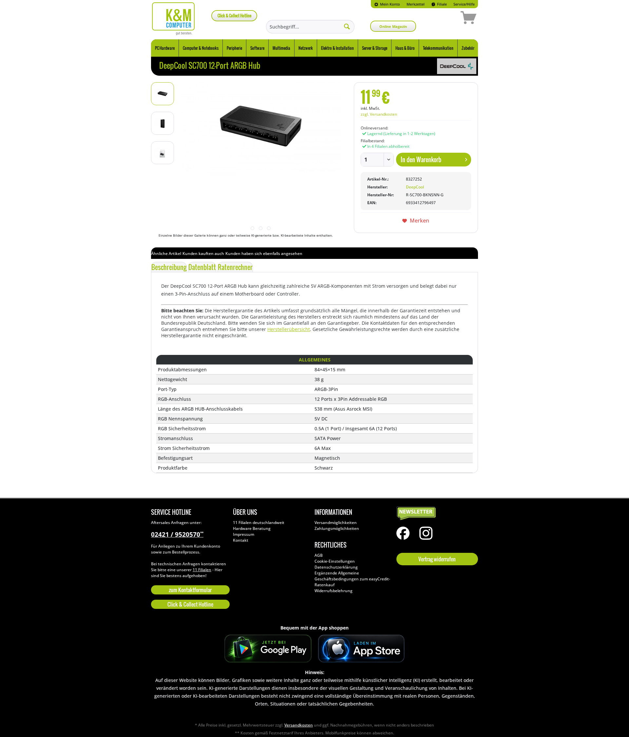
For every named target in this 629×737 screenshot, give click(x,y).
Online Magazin (393, 26)
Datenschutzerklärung (336, 567)
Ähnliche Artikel (166, 253)
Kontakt (240, 540)
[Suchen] (347, 26)
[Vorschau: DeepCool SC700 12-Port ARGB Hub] (162, 93)
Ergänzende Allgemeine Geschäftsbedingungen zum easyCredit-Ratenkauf (352, 579)
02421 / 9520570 (177, 534)
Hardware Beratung (252, 528)
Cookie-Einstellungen (334, 561)
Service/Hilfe (464, 4)
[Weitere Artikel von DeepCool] (456, 66)
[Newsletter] (435, 513)
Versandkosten (298, 725)
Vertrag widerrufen (437, 559)
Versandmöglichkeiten (335, 522)
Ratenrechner (235, 267)
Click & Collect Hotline (234, 15)
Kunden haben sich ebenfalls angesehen (263, 253)
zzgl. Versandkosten (379, 114)
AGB (318, 555)
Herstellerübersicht (288, 329)
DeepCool (415, 187)
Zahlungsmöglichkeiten (336, 528)
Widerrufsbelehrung (333, 590)
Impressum (243, 534)
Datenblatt (202, 267)
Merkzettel (416, 4)
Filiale (441, 4)
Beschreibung (168, 267)
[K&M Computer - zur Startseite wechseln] (173, 18)
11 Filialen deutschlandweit (258, 522)
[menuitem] (387, 4)
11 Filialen (202, 569)
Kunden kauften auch (203, 253)
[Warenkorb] (445, 18)
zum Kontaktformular (190, 590)
